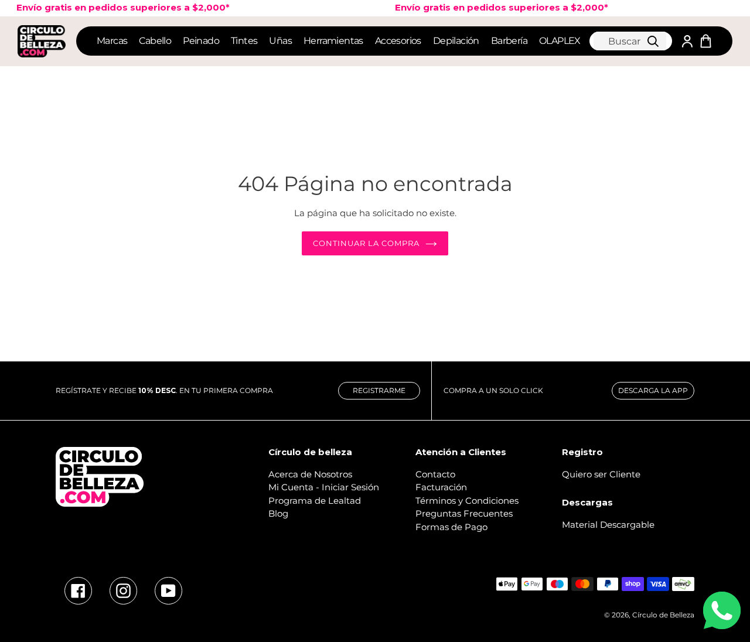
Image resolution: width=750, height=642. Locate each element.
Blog (278, 513)
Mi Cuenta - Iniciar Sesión (323, 487)
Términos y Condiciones (467, 500)
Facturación (441, 487)
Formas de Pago (451, 526)
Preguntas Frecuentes (464, 513)
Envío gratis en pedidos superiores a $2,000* (495, 7)
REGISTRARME (379, 390)
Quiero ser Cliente (601, 474)
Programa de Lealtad (314, 500)
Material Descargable (608, 524)
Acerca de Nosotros (310, 474)
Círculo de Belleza (663, 614)
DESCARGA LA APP (653, 390)
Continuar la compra (366, 243)
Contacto (435, 474)
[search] (630, 41)
